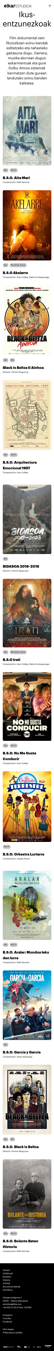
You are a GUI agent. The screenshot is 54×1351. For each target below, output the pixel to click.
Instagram (7, 1315)
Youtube (7, 1318)
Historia (6, 1280)
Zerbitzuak (8, 1274)
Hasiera (6, 1270)
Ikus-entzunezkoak (11, 1287)
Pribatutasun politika (12, 1333)
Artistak (6, 1283)
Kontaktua (8, 1290)
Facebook (7, 1322)
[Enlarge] (48, 99)
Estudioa (7, 1277)
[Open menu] (49, 5)
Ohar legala (8, 1329)
